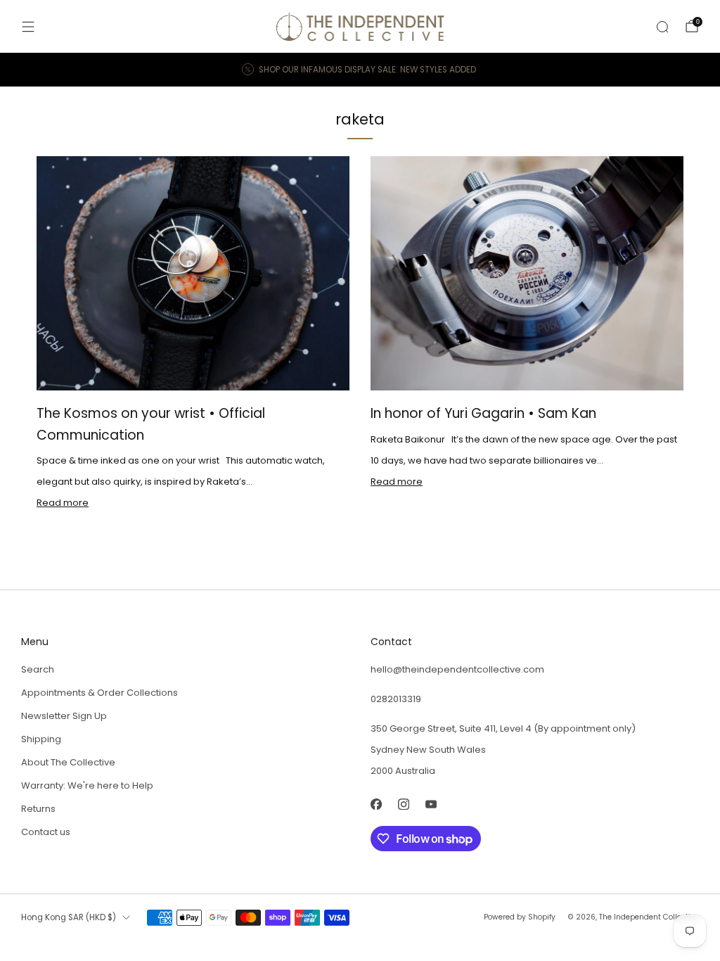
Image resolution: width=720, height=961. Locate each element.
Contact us (45, 832)
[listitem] (360, 70)
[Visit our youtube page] (430, 803)
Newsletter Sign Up (64, 716)
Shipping (41, 739)
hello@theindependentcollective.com (457, 669)
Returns (38, 808)
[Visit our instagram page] (403, 803)
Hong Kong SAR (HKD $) (68, 917)
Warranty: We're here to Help (87, 785)
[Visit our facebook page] (376, 803)
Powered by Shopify (519, 917)
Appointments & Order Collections (99, 692)
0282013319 (396, 699)
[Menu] (28, 27)
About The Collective (68, 762)
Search (37, 669)
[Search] (662, 27)
